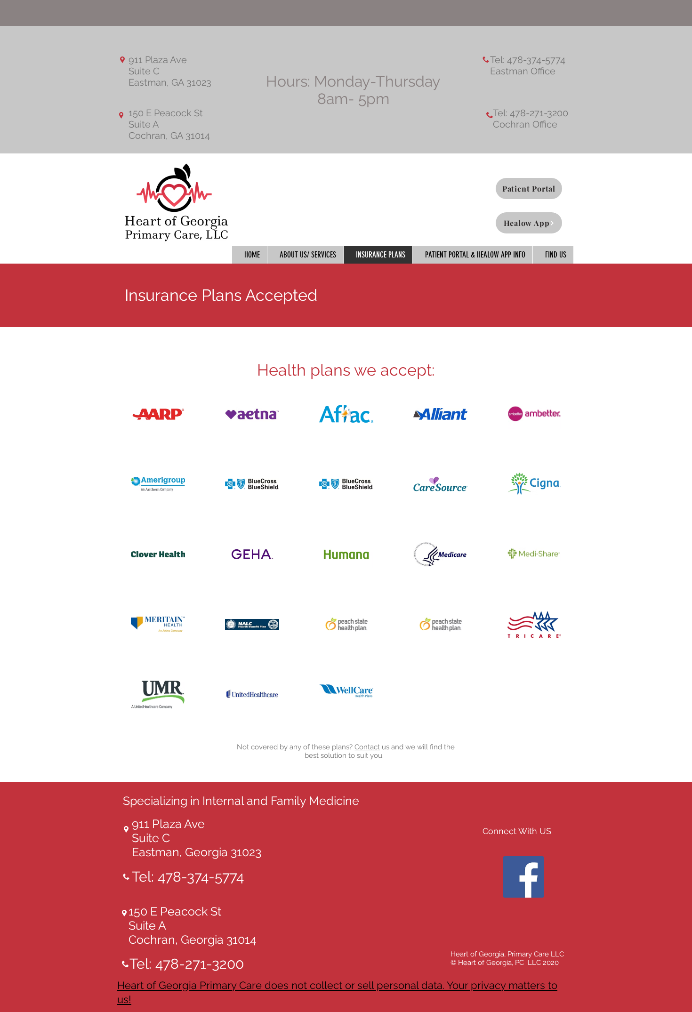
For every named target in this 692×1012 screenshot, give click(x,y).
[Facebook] (523, 877)
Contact (367, 747)
